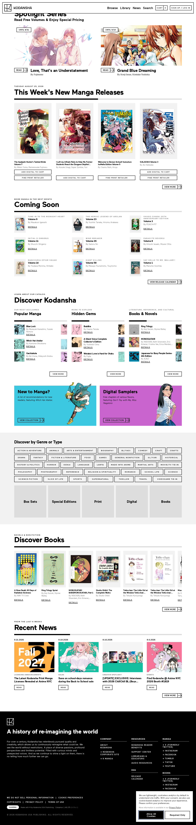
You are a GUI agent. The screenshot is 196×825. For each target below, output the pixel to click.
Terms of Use (56, 802)
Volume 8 (148, 240)
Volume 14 (33, 262)
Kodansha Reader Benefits (142, 746)
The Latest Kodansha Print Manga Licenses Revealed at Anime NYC (33, 680)
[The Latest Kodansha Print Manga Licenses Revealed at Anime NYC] (34, 658)
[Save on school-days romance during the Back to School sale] (78, 658)
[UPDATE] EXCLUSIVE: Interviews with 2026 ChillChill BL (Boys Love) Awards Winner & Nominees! (122, 681)
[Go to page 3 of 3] (58, 321)
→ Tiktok (168, 762)
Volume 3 (148, 221)
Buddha (87, 326)
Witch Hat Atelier (34, 340)
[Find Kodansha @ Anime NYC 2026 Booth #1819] (167, 658)
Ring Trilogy (146, 326)
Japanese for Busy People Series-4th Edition (156, 354)
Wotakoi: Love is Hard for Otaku (99, 353)
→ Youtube (169, 766)
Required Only (177, 815)
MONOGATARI (148, 339)
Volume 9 (32, 219)
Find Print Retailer (33, 178)
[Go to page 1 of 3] (23, 321)
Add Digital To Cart (33, 172)
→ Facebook (169, 754)
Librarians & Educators (139, 757)
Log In (186, 8)
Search (148, 8)
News (137, 8)
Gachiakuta (31, 353)
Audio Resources (141, 763)
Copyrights (14, 802)
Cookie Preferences (70, 798)
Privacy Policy (34, 802)
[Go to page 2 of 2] (140, 99)
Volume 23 (91, 219)
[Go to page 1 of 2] (56, 99)
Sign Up (175, 8)
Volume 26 (91, 240)
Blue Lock (30, 326)
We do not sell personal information (30, 798)
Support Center (141, 752)
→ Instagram (170, 751)
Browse (112, 8)
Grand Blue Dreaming (136, 70)
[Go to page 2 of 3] (41, 321)
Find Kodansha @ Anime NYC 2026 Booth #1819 (164, 680)
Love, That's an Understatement (59, 70)
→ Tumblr (168, 758)
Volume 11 (33, 240)
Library (125, 8)
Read (19, 687)
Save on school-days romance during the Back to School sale (75, 680)
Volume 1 (148, 262)
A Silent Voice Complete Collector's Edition (95, 340)
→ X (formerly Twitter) (171, 746)
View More (58, 374)
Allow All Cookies (151, 814)
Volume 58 (91, 262)
